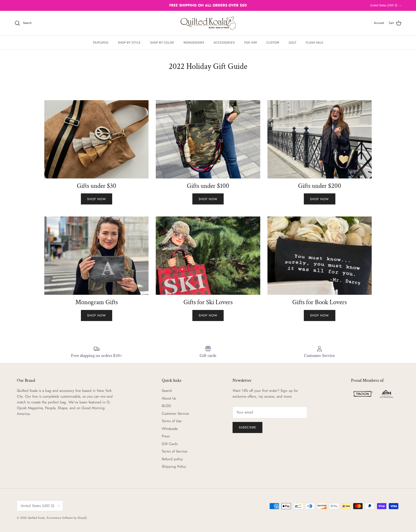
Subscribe (247, 427)
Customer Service (175, 413)
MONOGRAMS (193, 42)
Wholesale (170, 428)
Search (167, 390)
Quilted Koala (36, 518)
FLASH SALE (314, 42)
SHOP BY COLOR (162, 42)
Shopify (82, 518)
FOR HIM (250, 42)
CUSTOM (272, 42)
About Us (169, 398)
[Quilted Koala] (208, 23)
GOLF (292, 42)
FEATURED (100, 42)
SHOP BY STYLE (129, 42)
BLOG (166, 405)
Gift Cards (170, 444)
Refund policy (172, 459)
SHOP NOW (96, 199)
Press (166, 436)
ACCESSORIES (224, 42)
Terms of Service (174, 451)
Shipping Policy (174, 466)
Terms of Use (172, 421)
